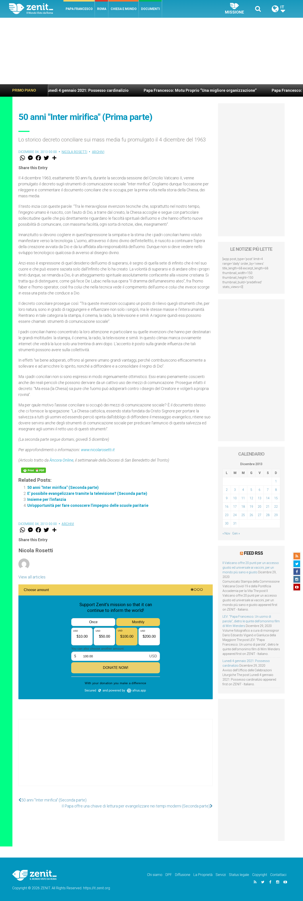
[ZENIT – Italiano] (36, 8)
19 (251, 506)
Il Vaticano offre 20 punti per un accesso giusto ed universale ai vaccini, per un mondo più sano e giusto (250, 567)
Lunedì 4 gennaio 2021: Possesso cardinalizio (64, 90)
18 (243, 506)
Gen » (236, 533)
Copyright (259, 875)
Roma (101, 9)
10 (235, 498)
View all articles (31, 577)
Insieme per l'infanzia (46, 499)
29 (276, 515)
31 (235, 523)
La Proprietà (202, 875)
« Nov (226, 533)
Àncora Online (61, 460)
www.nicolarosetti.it (98, 449)
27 (259, 515)
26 (251, 515)
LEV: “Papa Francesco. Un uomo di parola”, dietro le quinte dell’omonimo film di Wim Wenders (251, 621)
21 (268, 506)
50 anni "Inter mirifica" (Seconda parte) (63, 487)
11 (243, 498)
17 (235, 506)
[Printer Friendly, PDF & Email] (33, 470)
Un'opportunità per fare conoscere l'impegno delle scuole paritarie (87, 505)
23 (226, 515)
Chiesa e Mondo (124, 9)
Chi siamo (154, 875)
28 (268, 515)
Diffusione (182, 875)
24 (235, 515)
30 (226, 523)
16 (226, 506)
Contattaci (278, 875)
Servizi (221, 875)
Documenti (150, 9)
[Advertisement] (151, 51)
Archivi (98, 152)
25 (243, 515)
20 (259, 506)
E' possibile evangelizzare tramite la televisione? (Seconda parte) (87, 493)
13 (259, 498)
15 (276, 498)
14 (268, 498)
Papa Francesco (79, 9)
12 (251, 498)
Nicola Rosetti (74, 152)
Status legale (239, 875)
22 (276, 506)
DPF (168, 875)
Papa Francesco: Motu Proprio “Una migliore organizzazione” (177, 90)
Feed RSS (253, 553)
